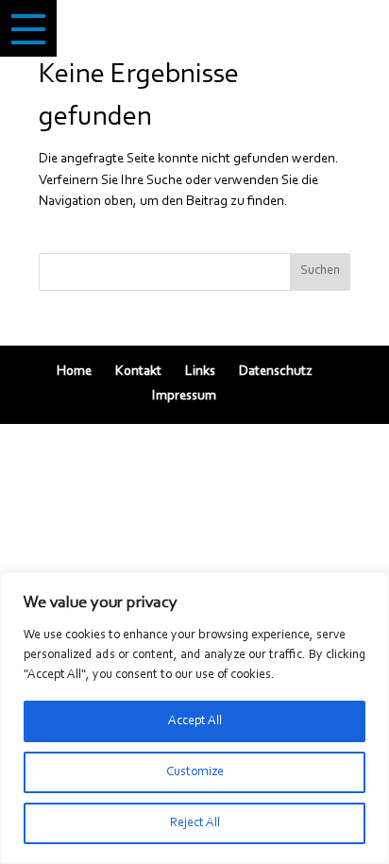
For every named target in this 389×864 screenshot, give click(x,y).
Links (200, 371)
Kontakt (138, 371)
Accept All (195, 721)
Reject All (195, 823)
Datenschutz (276, 371)
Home (74, 371)
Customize (195, 772)
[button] (28, 28)
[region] (194, 718)
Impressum (184, 396)
